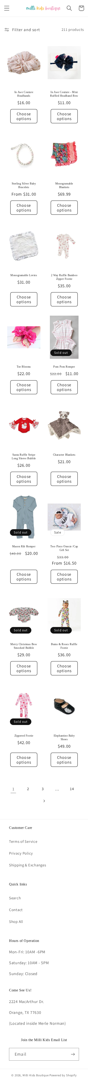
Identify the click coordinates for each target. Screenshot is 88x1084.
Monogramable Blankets (64, 185)
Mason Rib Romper (24, 546)
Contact (16, 909)
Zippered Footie (23, 735)
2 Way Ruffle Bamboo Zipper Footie (64, 277)
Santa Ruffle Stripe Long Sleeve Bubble (24, 456)
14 (72, 788)
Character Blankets (64, 454)
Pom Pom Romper (64, 366)
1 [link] (13, 788)
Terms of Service (23, 841)
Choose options (23, 116)
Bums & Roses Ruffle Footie (64, 645)
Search (15, 897)
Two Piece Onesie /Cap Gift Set (64, 548)
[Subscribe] (73, 1054)
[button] (7, 8)
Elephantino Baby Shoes (64, 737)
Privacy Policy (21, 853)
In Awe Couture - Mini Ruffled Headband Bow (64, 94)
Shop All (16, 921)
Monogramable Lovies (23, 275)
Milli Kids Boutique (36, 1075)
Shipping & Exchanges (27, 865)
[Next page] (44, 801)
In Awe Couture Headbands (23, 94)
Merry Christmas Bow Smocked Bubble (23, 645)
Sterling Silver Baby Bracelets (24, 185)
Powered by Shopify (63, 1075)
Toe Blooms (24, 366)
